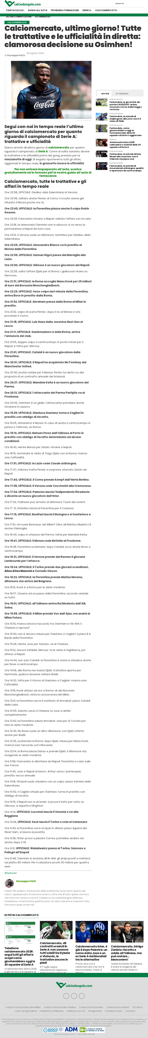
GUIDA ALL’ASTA (37, 10)
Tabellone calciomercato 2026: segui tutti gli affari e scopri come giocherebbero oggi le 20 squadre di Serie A (19, 956)
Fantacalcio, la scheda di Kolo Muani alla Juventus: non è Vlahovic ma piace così (125, 156)
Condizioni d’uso (113, 1011)
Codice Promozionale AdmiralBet (23, 1007)
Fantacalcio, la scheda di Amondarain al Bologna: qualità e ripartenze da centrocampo (126, 168)
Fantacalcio (15, 10)
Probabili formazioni (65, 10)
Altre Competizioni (19, 16)
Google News (95, 1011)
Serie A (86, 10)
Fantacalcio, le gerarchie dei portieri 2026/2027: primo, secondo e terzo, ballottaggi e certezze (126, 106)
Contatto (130, 1011)
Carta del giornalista (26, 1011)
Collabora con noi (75, 1011)
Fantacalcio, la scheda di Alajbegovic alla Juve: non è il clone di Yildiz (125, 119)
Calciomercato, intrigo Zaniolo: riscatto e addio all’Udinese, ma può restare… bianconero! (127, 953)
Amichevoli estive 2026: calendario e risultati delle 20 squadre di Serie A (125, 145)
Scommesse (42, 16)
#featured (10, 873)
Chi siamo (137, 1007)
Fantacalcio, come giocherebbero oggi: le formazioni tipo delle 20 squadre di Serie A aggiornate (126, 132)
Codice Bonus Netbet (117, 1007)
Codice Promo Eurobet (91, 1007)
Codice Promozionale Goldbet (60, 1007)
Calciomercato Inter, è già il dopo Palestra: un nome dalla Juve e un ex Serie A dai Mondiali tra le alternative (91, 953)
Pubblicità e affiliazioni (51, 1011)
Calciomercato (106, 10)
